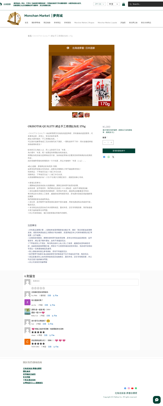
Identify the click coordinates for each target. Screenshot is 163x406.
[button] (99, 4)
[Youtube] (132, 388)
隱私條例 (26, 371)
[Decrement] (104, 142)
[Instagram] (129, 388)
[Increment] (111, 142)
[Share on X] (113, 157)
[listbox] (99, 4)
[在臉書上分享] (104, 157)
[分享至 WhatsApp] (108, 157)
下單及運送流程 (29, 380)
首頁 (30, 36)
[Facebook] (125, 388)
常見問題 (26, 377)
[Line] (136, 388)
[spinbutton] (108, 142)
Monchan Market (37, 16)
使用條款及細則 (29, 374)
